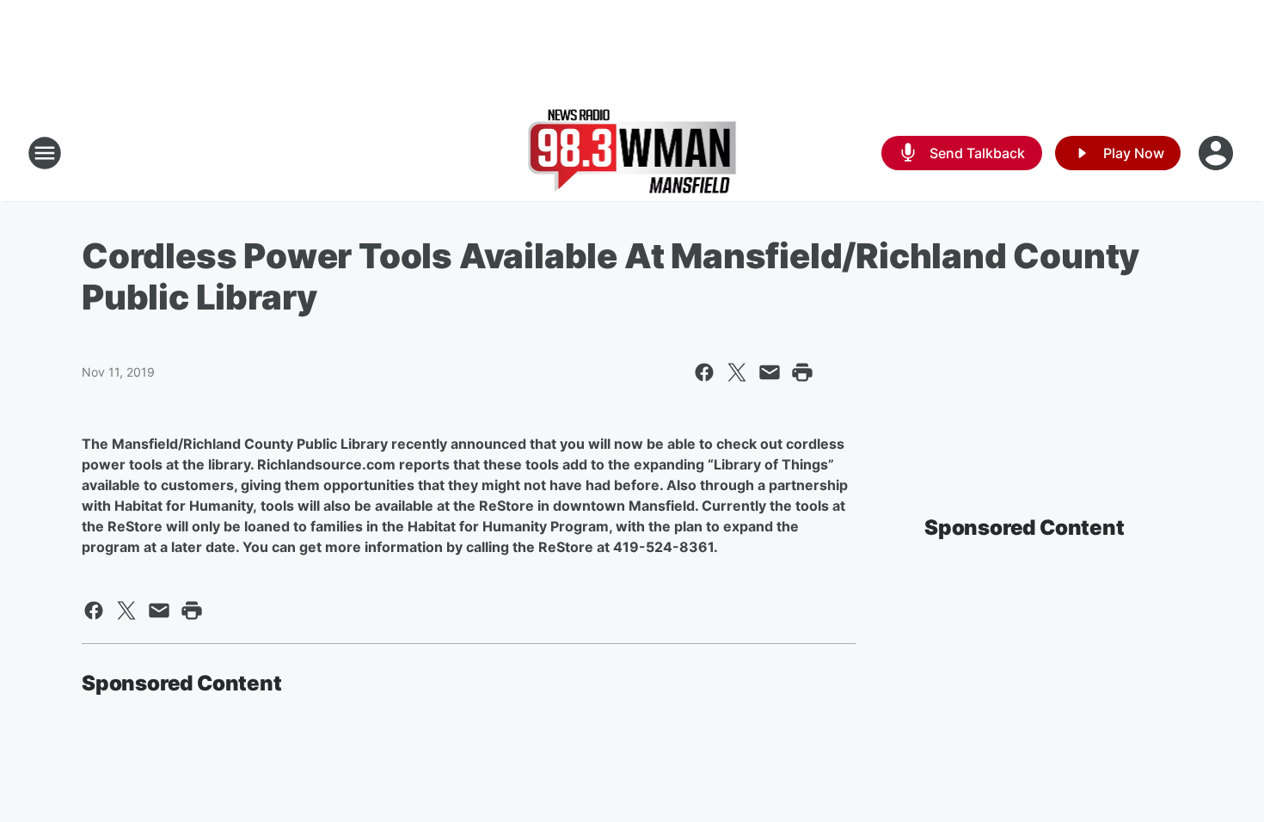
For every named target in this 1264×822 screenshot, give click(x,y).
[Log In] (1217, 153)
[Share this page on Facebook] (704, 372)
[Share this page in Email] (770, 372)
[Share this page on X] (737, 372)
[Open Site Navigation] (45, 153)
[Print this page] (802, 372)
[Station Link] (632, 153)
